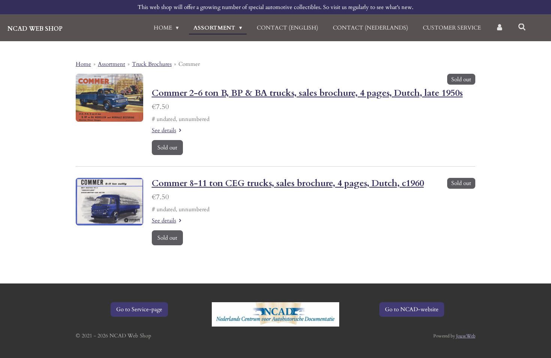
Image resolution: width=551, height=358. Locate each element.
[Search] (522, 27)
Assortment (111, 64)
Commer (189, 64)
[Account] (499, 28)
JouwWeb (465, 336)
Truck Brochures (152, 64)
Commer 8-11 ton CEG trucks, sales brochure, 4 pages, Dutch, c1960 (288, 183)
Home (83, 64)
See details (164, 130)
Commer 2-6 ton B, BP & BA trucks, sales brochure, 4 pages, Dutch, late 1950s (307, 93)
